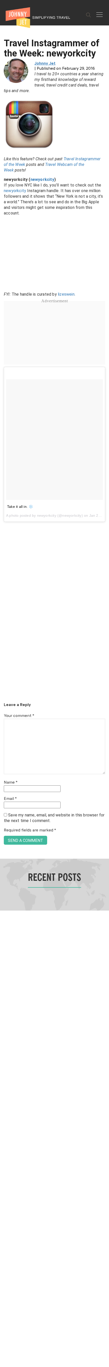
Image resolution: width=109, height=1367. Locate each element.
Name (10, 783)
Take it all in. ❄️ (20, 507)
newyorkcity (42, 179)
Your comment (19, 716)
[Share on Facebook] (5, 666)
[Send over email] (5, 701)
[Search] (88, 15)
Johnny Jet (45, 64)
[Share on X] (5, 678)
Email (10, 799)
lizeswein (66, 294)
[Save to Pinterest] (5, 689)
